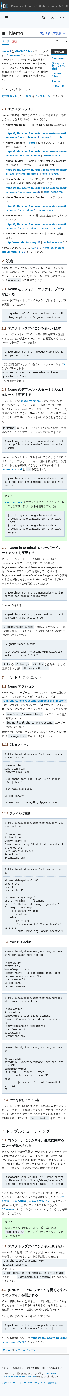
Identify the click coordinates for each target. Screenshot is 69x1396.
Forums (30, 5)
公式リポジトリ (11, 96)
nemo (28, 96)
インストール (42, 96)
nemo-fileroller (53, 137)
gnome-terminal (30, 400)
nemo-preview (50, 173)
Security (52, 5)
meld (32, 142)
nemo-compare (51, 155)
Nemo (5, 51)
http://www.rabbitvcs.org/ (21, 242)
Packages (17, 5)
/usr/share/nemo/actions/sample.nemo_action (33, 700)
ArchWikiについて (37, 1382)
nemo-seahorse (53, 191)
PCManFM (58, 86)
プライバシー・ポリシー (13, 1382)
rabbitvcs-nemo (53, 242)
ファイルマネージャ (26, 1349)
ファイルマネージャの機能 (58, 66)
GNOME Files (56, 75)
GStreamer (8, 1209)
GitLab (40, 5)
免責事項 (52, 1382)
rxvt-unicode (14, 502)
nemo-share (46, 210)
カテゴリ (8, 1349)
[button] (6, 18)
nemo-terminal (51, 228)
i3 (64, 364)
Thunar (56, 81)
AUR (61, 5)
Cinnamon (58, 58)
